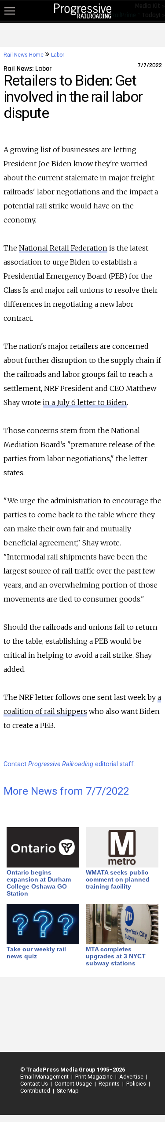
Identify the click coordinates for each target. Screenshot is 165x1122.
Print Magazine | (95, 1076)
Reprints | (110, 1083)
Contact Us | (35, 1083)
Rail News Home (24, 55)
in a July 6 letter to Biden (85, 402)
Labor (57, 55)
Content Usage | (74, 1083)
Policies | (137, 1083)
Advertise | (132, 1076)
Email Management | (45, 1076)
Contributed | (36, 1090)
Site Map (67, 1090)
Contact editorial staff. (69, 764)
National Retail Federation (63, 248)
